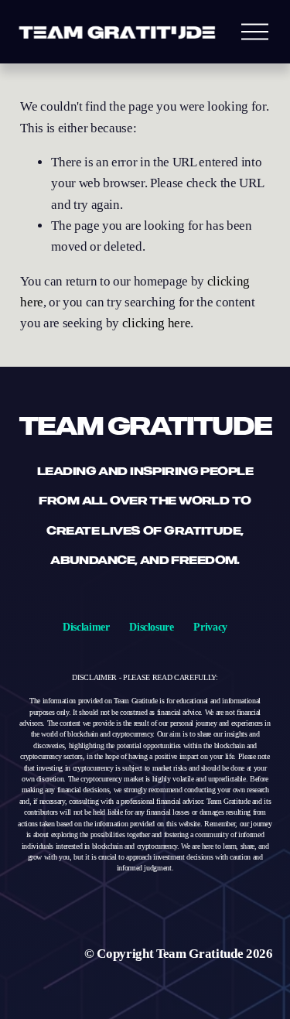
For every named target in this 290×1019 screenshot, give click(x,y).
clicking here (156, 323)
